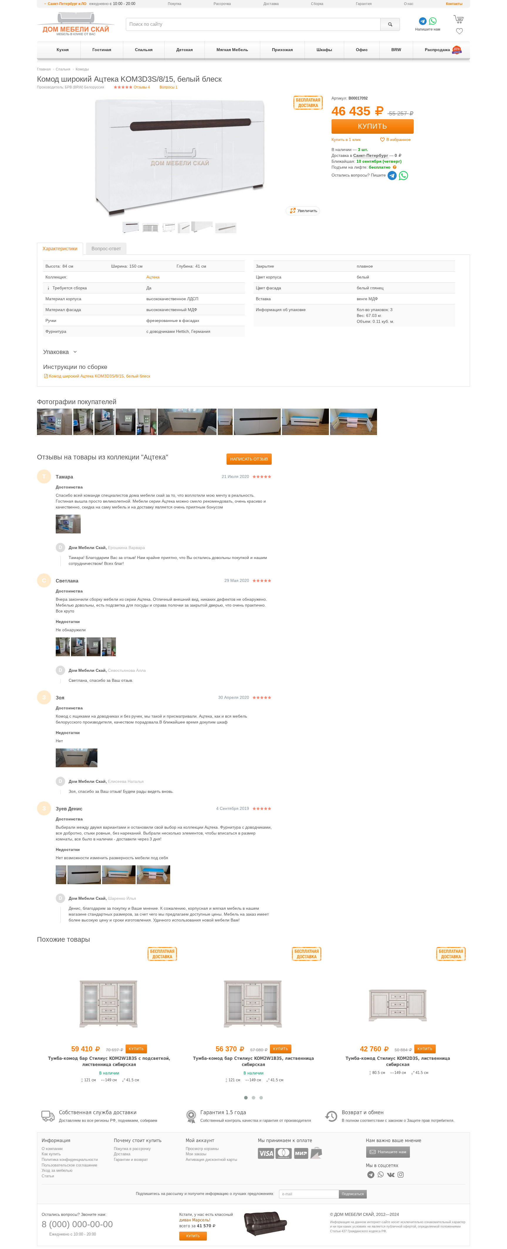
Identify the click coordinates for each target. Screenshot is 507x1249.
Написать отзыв (249, 459)
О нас (408, 4)
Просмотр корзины (202, 1148)
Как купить (51, 1154)
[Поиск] (390, 24)
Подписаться (353, 1194)
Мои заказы (196, 1154)
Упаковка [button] (57, 351)
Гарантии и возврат (131, 1159)
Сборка (317, 4)
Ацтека (153, 277)
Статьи (48, 1176)
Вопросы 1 (169, 87)
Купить (372, 126)
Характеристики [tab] (60, 248)
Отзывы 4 (141, 87)
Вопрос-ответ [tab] (106, 248)
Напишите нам (391, 1151)
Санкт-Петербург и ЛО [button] (67, 4)
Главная (44, 69)
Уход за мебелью (57, 1170)
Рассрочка (222, 4)
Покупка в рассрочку (132, 1148)
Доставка (271, 4)
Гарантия (364, 4)
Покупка (174, 4)
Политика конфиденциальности (70, 1159)
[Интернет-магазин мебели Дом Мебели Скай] (76, 23)
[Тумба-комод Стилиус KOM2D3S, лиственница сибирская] (397, 995)
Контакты (454, 4)
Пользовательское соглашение (69, 1165)
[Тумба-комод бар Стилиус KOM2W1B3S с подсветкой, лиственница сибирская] (109, 995)
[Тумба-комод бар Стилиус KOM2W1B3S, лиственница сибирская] (253, 995)
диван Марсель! (194, 1220)
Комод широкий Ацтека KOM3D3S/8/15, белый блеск (99, 376)
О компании (52, 1148)
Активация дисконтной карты (211, 1159)
